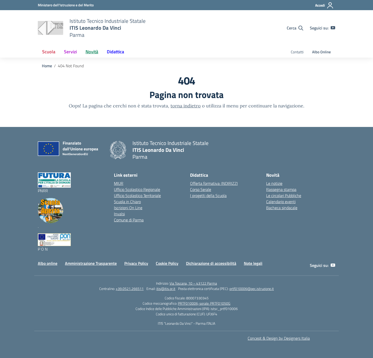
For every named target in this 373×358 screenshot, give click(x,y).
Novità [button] (92, 51)
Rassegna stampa (281, 189)
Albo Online (321, 52)
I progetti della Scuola (208, 195)
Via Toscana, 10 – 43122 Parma (193, 283)
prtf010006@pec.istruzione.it (251, 288)
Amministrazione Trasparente (91, 263)
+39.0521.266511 (130, 288)
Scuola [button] (48, 51)
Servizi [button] (70, 51)
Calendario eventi (281, 202)
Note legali (253, 263)
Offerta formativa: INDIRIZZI (214, 183)
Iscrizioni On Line (128, 208)
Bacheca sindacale (281, 208)
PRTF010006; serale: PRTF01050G (204, 303)
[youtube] (333, 28)
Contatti (297, 52)
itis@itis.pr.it (165, 288)
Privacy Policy (136, 263)
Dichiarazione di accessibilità (211, 263)
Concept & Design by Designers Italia (279, 338)
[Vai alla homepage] (50, 28)
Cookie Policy (167, 263)
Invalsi (119, 214)
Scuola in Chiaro (127, 202)
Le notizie (274, 183)
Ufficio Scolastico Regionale (137, 189)
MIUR (118, 183)
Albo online (47, 263)
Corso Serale (200, 189)
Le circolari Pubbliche (283, 195)
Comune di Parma (129, 220)
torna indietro (186, 106)
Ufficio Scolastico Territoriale (137, 195)
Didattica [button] (115, 51)
